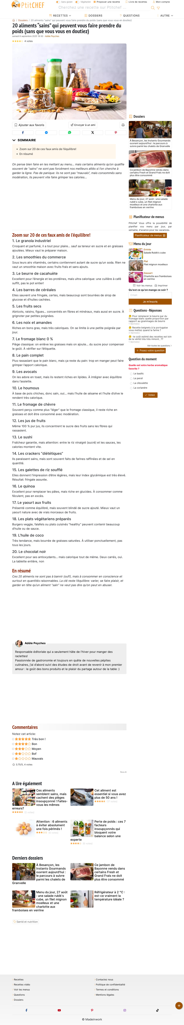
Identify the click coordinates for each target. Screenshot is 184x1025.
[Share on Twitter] (92, 132)
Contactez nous (104, 979)
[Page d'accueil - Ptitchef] (13, 20)
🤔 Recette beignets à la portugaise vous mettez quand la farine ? (148, 328)
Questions (131, 15)
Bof (33, 753)
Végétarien (85, 2)
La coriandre (140, 387)
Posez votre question (151, 350)
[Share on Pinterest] (115, 132)
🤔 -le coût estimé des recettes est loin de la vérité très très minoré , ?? (150, 337)
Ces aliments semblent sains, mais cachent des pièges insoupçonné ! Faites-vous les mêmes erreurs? (40, 799)
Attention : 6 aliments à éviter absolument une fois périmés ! (51, 825)
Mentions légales (105, 994)
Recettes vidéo (22, 984)
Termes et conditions (107, 989)
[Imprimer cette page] (123, 125)
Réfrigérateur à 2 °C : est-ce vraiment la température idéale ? (109, 895)
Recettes (60, 15)
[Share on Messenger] (46, 132)
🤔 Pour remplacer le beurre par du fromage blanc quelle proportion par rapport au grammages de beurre (148, 319)
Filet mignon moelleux (156, 264)
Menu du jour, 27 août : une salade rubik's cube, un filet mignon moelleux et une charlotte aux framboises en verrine (40, 901)
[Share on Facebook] (22, 132)
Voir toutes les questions (158, 345)
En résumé (26, 154)
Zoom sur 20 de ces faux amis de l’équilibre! (47, 149)
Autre (165, 15)
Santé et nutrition (27, 921)
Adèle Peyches (52, 36)
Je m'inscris (150, 301)
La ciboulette (141, 383)
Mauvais (37, 758)
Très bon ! (38, 739)
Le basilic (139, 373)
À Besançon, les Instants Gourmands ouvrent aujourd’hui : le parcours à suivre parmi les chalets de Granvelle (39, 874)
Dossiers (95, 15)
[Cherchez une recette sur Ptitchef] (153, 7)
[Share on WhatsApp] (69, 132)
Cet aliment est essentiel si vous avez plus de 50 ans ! (110, 794)
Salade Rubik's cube (155, 252)
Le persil (138, 378)
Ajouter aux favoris (31, 125)
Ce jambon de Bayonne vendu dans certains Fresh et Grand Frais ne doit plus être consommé (109, 872)
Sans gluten (66, 2)
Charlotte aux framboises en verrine (158, 277)
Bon (34, 744)
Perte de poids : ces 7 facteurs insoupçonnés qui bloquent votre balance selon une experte (98, 830)
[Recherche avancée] (158, 8)
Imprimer (162, 285)
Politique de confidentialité (110, 984)
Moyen (36, 749)
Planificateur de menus (148, 235)
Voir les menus (144, 285)
